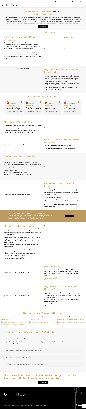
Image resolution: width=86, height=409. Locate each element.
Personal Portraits (35, 4)
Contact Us (81, 4)
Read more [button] (9, 113)
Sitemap (46, 405)
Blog (65, 1)
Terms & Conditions (30, 405)
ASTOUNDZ (42, 405)
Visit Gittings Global (80, 1)
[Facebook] (52, 1)
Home (26, 11)
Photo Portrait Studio (33, 11)
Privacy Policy (22, 405)
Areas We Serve (72, 4)
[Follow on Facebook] (76, 405)
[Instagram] (54, 1)
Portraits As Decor (62, 4)
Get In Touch (43, 26)
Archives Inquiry (70, 1)
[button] (81, 108)
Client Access (60, 1)
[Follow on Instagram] (79, 405)
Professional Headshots (48, 4)
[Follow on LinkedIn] (81, 405)
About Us (25, 4)
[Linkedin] (55, 1)
